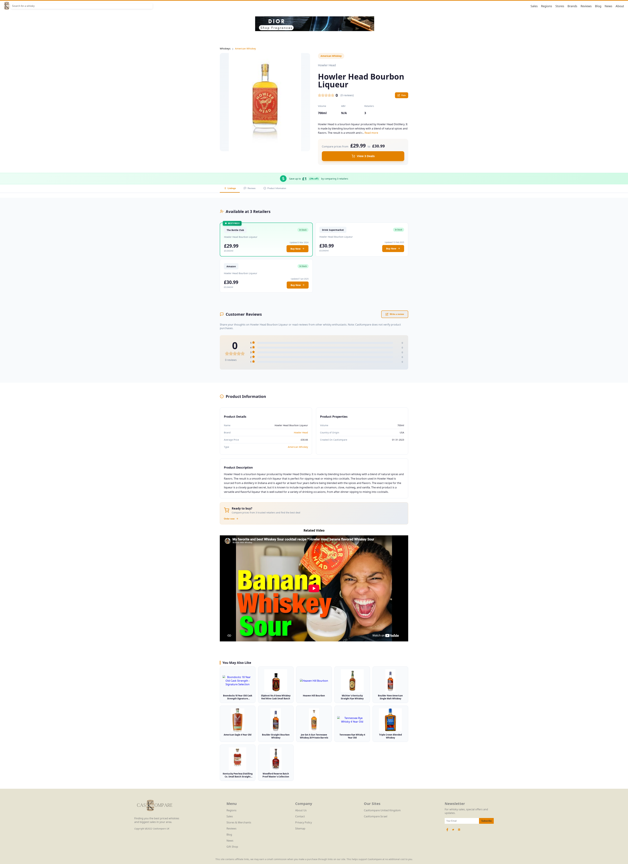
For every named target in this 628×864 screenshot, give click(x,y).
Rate (403, 95)
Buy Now (295, 248)
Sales (534, 6)
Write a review (397, 314)
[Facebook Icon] (448, 831)
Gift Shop (232, 846)
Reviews (586, 6)
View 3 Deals (366, 156)
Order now (229, 519)
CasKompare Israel (375, 816)
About (620, 6)
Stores (559, 6)
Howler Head (301, 432)
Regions (546, 6)
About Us (301, 810)
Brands (572, 6)
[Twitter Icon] (453, 831)
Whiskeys (225, 48)
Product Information (276, 188)
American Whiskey (245, 48)
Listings (232, 188)
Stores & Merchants (239, 822)
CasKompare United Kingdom (382, 810)
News (608, 6)
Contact (300, 816)
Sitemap (300, 828)
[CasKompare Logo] (154, 815)
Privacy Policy (303, 822)
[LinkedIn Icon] (459, 831)
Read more (371, 133)
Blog (598, 6)
